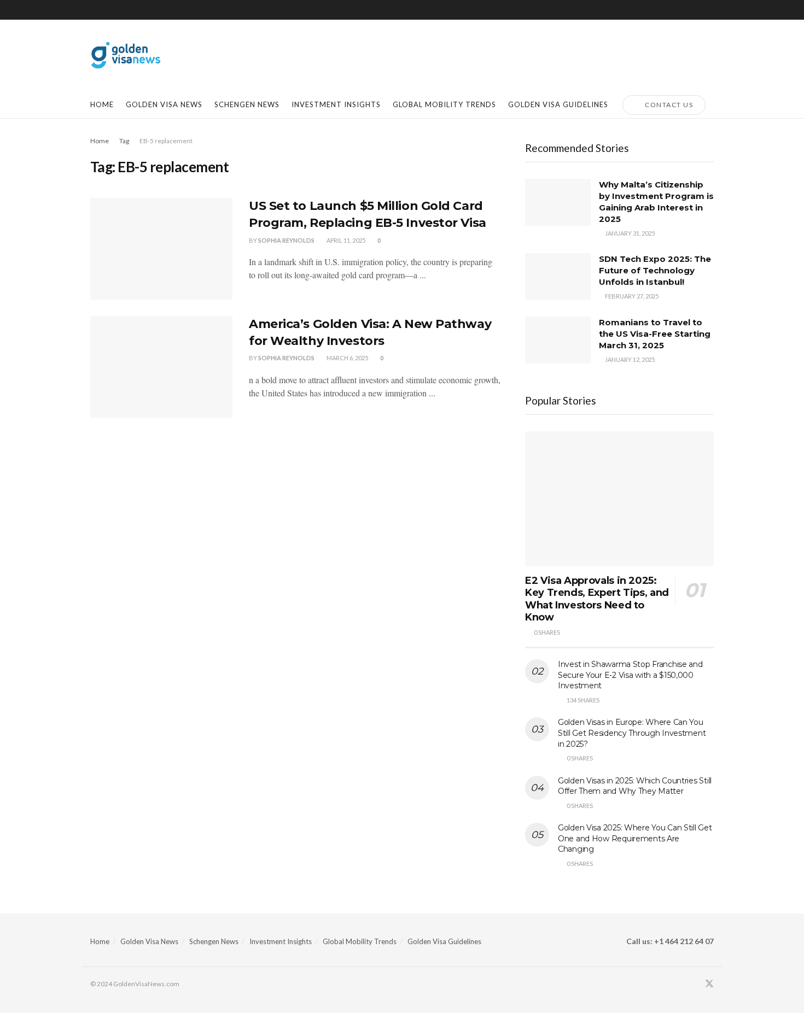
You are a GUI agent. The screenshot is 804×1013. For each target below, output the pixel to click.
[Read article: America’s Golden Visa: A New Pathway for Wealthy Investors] (161, 367)
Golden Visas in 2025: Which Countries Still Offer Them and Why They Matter (635, 786)
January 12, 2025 (629, 359)
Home (102, 104)
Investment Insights (280, 941)
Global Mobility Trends (360, 941)
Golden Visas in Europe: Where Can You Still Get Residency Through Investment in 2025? (632, 732)
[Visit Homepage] (125, 55)
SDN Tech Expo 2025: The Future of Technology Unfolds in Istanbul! (655, 270)
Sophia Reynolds (286, 357)
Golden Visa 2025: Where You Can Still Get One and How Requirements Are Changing (635, 838)
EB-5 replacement (166, 141)
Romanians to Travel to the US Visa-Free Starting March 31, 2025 (654, 333)
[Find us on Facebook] (694, 984)
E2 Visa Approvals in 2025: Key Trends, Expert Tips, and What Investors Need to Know (597, 599)
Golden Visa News (164, 104)
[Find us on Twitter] (709, 984)
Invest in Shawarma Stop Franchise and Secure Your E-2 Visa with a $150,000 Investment (630, 674)
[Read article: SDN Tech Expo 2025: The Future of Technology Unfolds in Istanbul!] (558, 276)
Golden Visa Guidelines (444, 941)
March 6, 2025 (346, 357)
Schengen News (213, 941)
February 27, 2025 (631, 296)
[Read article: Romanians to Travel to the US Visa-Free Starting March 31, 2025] (558, 340)
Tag (124, 141)
